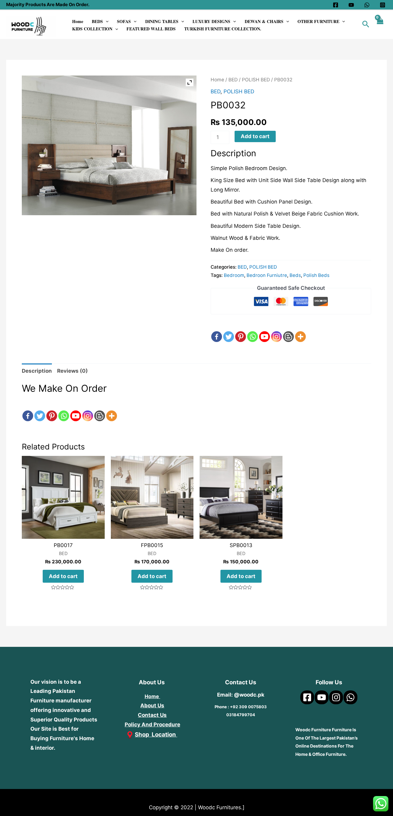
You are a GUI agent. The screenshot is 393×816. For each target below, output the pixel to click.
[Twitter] (228, 331)
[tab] (37, 370)
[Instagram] (382, 5)
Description (37, 371)
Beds (295, 275)
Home (77, 21)
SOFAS (124, 21)
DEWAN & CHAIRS (264, 21)
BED (233, 80)
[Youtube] (264, 331)
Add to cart (255, 136)
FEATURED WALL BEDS (151, 28)
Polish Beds (316, 275)
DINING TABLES (161, 21)
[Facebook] (335, 5)
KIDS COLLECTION (92, 28)
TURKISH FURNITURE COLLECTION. (222, 28)
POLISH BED (256, 80)
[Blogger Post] (288, 331)
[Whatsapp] (252, 331)
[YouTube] (351, 5)
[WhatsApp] (367, 5)
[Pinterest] (240, 331)
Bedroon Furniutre (267, 275)
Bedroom (234, 275)
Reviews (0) (72, 371)
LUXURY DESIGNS (211, 21)
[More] (300, 331)
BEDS (97, 21)
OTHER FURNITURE (318, 21)
